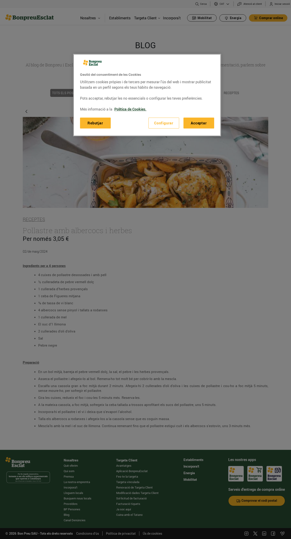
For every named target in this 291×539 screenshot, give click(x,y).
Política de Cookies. (130, 109)
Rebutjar (95, 123)
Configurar (163, 123)
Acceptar (199, 123)
